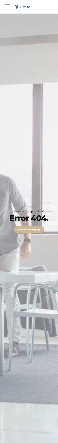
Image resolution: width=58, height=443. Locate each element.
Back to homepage (29, 229)
